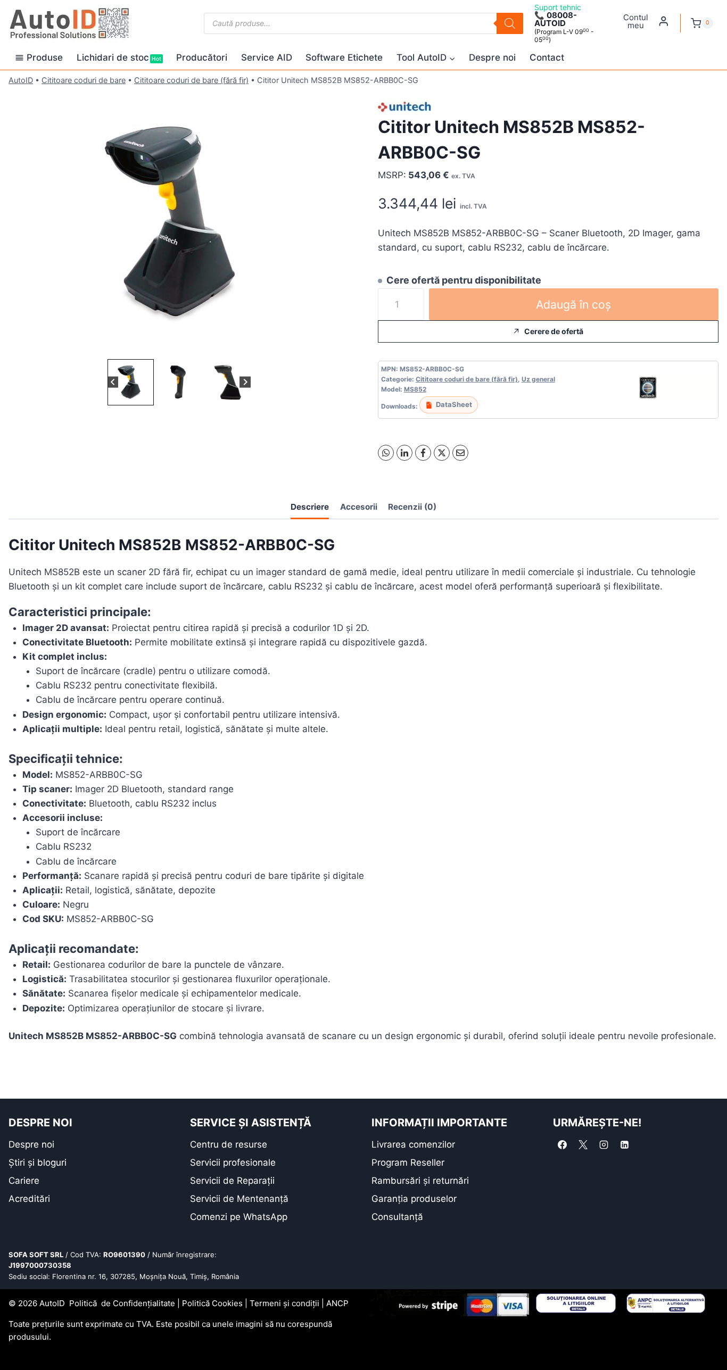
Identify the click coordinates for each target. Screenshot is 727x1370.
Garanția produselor (414, 1198)
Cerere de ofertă (553, 331)
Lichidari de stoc (119, 57)
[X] (442, 453)
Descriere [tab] (310, 507)
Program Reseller (407, 1162)
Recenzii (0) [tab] (412, 507)
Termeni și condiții (284, 1303)
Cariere (24, 1180)
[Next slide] (245, 382)
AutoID (21, 80)
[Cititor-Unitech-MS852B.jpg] (179, 223)
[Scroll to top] (16, 1343)
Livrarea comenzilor (413, 1144)
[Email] (460, 453)
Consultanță (397, 1216)
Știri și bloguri (38, 1162)
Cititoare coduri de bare (84, 80)
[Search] (510, 23)
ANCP (337, 1303)
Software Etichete (344, 57)
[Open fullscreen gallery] (338, 346)
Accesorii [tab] (358, 507)
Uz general (538, 379)
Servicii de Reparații (232, 1180)
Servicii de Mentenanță (239, 1198)
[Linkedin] (624, 1145)
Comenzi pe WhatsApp (238, 1216)
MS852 (415, 389)
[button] (131, 382)
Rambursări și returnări (420, 1180)
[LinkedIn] (404, 453)
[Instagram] (603, 1145)
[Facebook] (423, 453)
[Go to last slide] (113, 382)
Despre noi (492, 57)
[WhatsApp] (386, 453)
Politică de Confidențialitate (122, 1303)
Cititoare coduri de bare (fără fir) (191, 80)
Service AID (266, 57)
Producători (201, 57)
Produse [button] (45, 57)
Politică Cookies (212, 1303)
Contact (547, 57)
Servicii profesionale (233, 1162)
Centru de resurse (228, 1144)
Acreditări (29, 1198)
